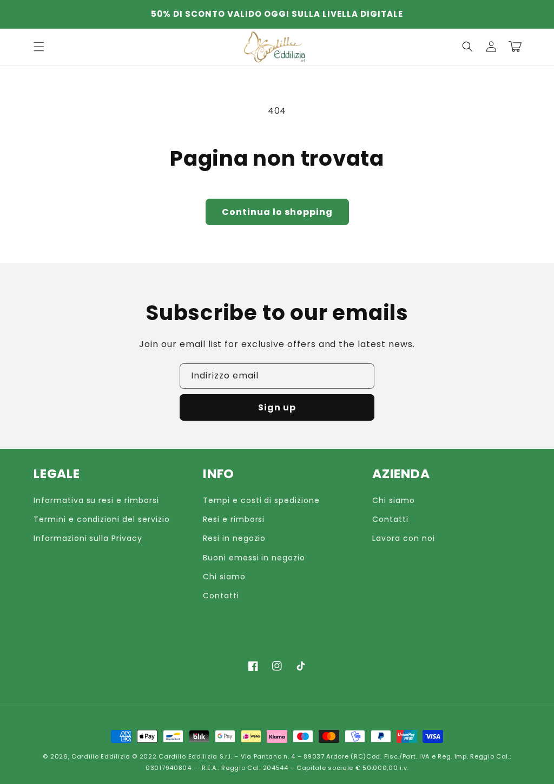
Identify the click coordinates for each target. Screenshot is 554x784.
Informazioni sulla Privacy (88, 538)
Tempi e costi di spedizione (261, 500)
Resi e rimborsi (234, 519)
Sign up (277, 407)
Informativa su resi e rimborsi (96, 500)
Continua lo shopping (277, 212)
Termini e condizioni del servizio (102, 519)
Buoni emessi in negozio (254, 557)
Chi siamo (224, 576)
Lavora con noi (403, 538)
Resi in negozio (234, 538)
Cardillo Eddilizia (100, 756)
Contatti (221, 595)
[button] (467, 46)
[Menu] (39, 46)
